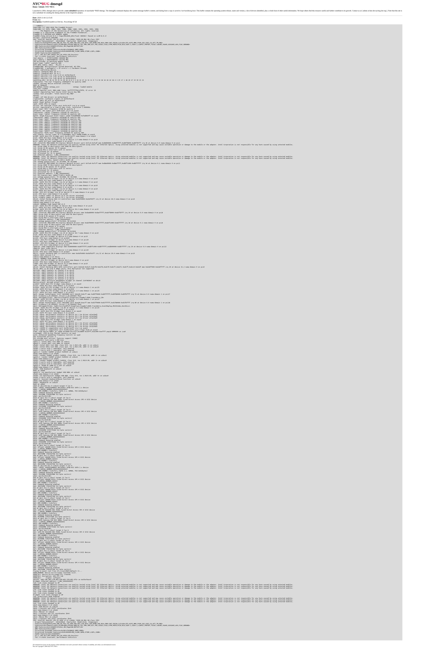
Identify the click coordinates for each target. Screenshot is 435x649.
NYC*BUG (49, 7)
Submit (41, 7)
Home (35, 7)
